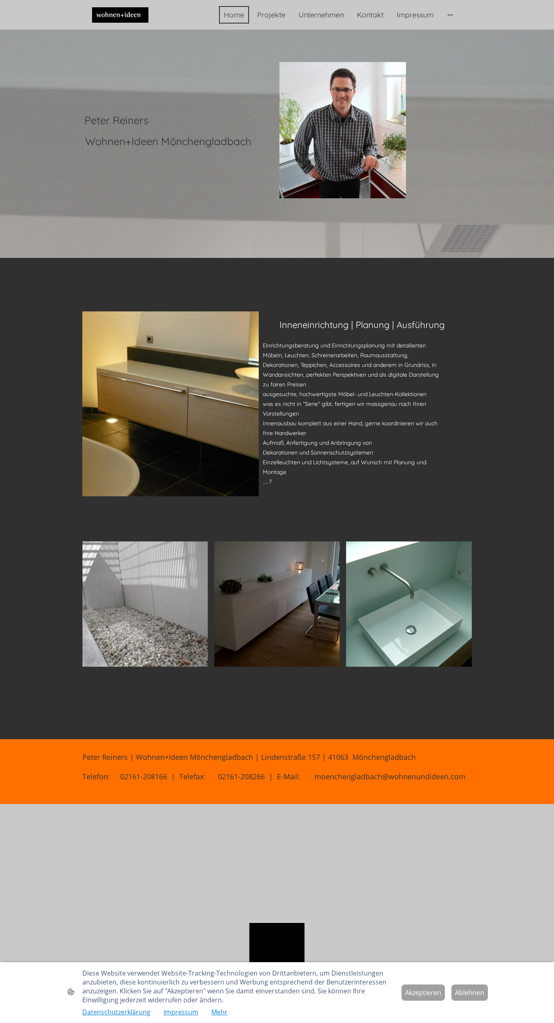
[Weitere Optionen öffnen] (450, 14)
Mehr (219, 1012)
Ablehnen (469, 992)
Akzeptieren (423, 992)
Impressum (180, 1012)
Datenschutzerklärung (116, 1012)
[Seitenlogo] (120, 15)
